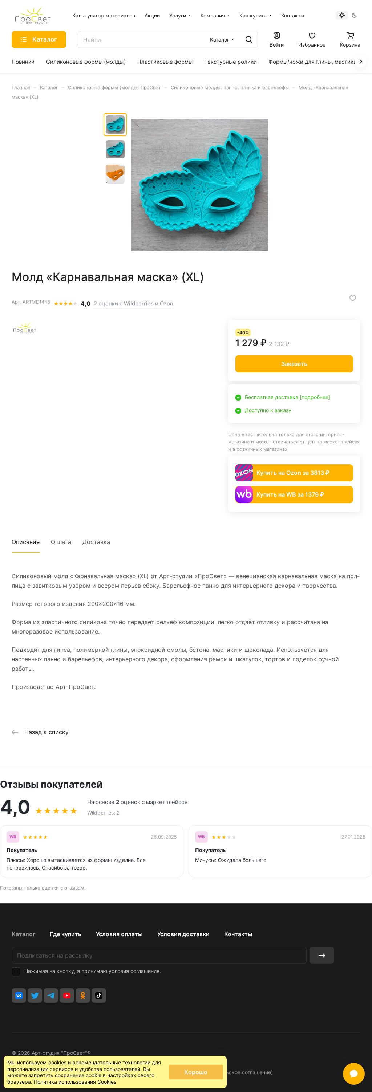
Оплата (61, 541)
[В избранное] (352, 298)
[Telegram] (51, 995)
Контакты (238, 934)
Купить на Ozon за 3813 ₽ (292, 472)
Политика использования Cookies (75, 1082)
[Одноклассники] (83, 995)
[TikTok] (99, 995)
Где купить (65, 934)
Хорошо (195, 1072)
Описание (26, 541)
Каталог (23, 934)
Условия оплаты (119, 934)
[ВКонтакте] (19, 995)
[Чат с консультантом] (354, 1074)
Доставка (96, 541)
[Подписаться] (322, 955)
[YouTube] (67, 995)
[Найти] (249, 39)
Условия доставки (183, 934)
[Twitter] (35, 995)
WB (12, 837)
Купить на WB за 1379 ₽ (290, 494)
